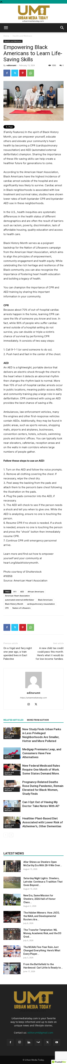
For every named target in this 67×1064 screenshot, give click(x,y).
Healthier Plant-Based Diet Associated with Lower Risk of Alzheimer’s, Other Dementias (42, 822)
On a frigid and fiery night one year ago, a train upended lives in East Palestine (17, 653)
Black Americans (45, 599)
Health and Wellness (22, 35)
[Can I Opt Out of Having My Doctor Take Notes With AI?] (12, 806)
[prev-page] (5, 835)
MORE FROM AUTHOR (38, 720)
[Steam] (38, 1042)
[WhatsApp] (30, 73)
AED (22, 591)
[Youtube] (56, 1042)
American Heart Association (17, 595)
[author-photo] (33, 688)
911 (14, 591)
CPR (7, 608)
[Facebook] (6, 73)
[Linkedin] (28, 1042)
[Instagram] (30, 704)
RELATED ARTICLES (13, 720)
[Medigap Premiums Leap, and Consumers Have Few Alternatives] (12, 753)
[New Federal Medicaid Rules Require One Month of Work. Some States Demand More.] (12, 769)
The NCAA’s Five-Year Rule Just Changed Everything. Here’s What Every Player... (41, 950)
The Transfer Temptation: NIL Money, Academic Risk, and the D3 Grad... (42, 933)
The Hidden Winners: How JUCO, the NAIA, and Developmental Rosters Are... (41, 916)
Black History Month (14, 604)
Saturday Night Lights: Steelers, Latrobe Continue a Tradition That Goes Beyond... (43, 881)
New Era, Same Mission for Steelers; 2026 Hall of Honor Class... (39, 899)
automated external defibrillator (19, 599)
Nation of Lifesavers (21, 608)
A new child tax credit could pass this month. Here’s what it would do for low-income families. (50, 653)
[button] (5, 27)
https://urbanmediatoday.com (33, 698)
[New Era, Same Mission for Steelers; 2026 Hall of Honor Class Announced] (12, 900)
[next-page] (11, 835)
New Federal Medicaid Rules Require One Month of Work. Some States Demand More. (41, 769)
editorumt (11, 65)
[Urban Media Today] (33, 13)
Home (6, 35)
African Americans (36, 591)
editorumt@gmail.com (40, 1032)
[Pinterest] (22, 73)
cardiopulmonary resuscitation (41, 604)
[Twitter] (14, 73)
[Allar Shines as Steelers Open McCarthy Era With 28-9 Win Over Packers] (12, 866)
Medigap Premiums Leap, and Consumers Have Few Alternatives (41, 753)
